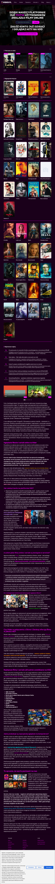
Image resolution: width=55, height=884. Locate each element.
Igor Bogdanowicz (41, 844)
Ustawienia (31, 867)
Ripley (17, 299)
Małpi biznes (31, 280)
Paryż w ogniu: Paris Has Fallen (23, 280)
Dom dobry (6, 97)
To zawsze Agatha (20, 319)
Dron (41, 119)
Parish (5, 299)
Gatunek (35, 2)
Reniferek (6, 260)
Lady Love (18, 240)
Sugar (41, 260)
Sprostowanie (31, 260)
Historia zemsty (44, 159)
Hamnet (30, 70)
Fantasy (9, 849)
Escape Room (19, 139)
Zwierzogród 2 (19, 97)
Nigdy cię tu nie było (45, 139)
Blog (42, 2)
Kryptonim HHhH (7, 159)
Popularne (28, 2)
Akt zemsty (30, 159)
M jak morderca (19, 119)
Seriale (21, 2)
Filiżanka (6, 280)
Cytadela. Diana (44, 240)
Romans (24, 847)
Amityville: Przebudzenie (9, 139)
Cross (41, 299)
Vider (16, 555)
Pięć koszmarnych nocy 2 (46, 97)
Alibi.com (18, 159)
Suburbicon (6, 198)
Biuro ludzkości (44, 198)
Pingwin (5, 339)
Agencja (42, 319)
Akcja (9, 840)
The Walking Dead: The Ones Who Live (37, 299)
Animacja (10, 842)
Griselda (6, 240)
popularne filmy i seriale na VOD (13, 676)
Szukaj (36, 22)
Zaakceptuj (48, 867)
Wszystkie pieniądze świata (46, 178)
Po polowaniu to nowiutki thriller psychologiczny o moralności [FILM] (29, 350)
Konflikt (30, 319)
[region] (27, 867)
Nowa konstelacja (44, 280)
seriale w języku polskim (21, 753)
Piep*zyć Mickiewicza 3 (33, 97)
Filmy (15, 2)
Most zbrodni (19, 260)
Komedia (24, 840)
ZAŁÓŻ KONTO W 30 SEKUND (27, 33)
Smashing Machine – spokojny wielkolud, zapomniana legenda (27, 378)
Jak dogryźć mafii (32, 178)
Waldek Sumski (41, 840)
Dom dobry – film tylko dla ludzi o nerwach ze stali (23, 357)
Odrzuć (40, 867)
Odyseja (18, 70)
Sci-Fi (24, 849)
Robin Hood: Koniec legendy (47, 70)
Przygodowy (25, 845)
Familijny (10, 847)
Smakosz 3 (6, 218)
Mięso (17, 178)
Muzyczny (25, 844)
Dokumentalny (11, 844)
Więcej (48, 2)
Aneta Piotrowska (41, 842)
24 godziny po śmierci (33, 139)
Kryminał (24, 842)
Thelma (17, 198)
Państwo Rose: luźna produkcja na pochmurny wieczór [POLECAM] (28, 371)
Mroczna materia (8, 319)
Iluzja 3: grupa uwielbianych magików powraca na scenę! (25, 364)
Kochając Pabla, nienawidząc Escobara (13, 119)
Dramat (9, 845)
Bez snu (5, 178)
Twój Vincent (31, 119)
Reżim (29, 240)
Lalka (5, 70)
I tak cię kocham (32, 198)
